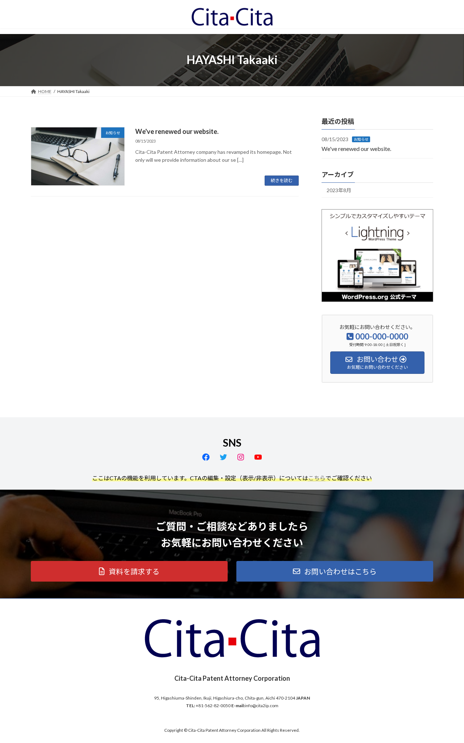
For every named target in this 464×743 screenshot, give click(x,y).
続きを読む (282, 180)
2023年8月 (339, 190)
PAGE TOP (446, 714)
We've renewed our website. (177, 131)
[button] (129, 571)
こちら (317, 477)
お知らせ (361, 139)
